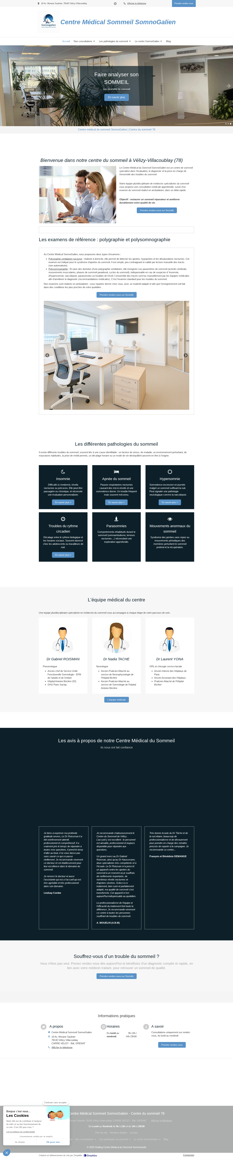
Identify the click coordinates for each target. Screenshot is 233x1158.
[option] (116, 85)
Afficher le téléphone (136, 3)
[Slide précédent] (47, 355)
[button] (6, 1152)
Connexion (188, 1155)
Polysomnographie (58, 269)
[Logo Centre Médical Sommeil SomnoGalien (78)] (48, 32)
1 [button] (226, 124)
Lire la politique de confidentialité (20, 1132)
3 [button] (230, 124)
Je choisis (20, 1142)
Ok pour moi (53, 1142)
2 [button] (228, 124)
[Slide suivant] (186, 355)
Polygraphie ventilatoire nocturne (65, 258)
